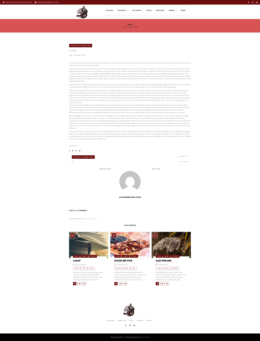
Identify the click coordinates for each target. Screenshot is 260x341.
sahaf (91, 268)
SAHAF (77, 260)
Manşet (84, 256)
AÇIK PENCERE (163, 260)
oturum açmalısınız (91, 219)
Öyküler (130, 27)
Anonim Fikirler (144, 337)
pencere (174, 268)
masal (166, 268)
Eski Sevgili (76, 55)
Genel (76, 256)
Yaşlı (133, 268)
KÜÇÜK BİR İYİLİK (123, 260)
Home (124, 27)
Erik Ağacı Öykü (85, 45)
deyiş (159, 268)
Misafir (126, 268)
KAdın (118, 268)
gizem (76, 268)
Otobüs (83, 55)
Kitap (84, 268)
